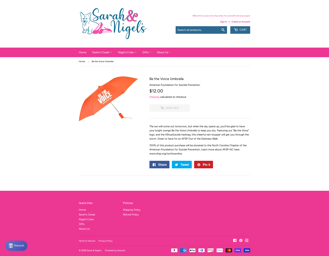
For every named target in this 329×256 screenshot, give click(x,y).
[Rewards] (16, 246)
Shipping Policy (132, 209)
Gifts (145, 52)
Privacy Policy (106, 241)
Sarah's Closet (101, 52)
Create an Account (240, 21)
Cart (243, 29)
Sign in (223, 21)
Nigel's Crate (126, 52)
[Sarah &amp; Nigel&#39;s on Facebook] (235, 240)
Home (82, 52)
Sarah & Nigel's (94, 250)
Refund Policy (131, 214)
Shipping (154, 96)
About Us (163, 52)
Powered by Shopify (115, 250)
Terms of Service (87, 241)
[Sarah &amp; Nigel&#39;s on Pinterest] (241, 240)
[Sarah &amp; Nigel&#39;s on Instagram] (246, 240)
